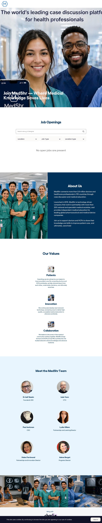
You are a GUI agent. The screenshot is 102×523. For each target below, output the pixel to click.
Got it (95, 519)
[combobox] (41, 139)
